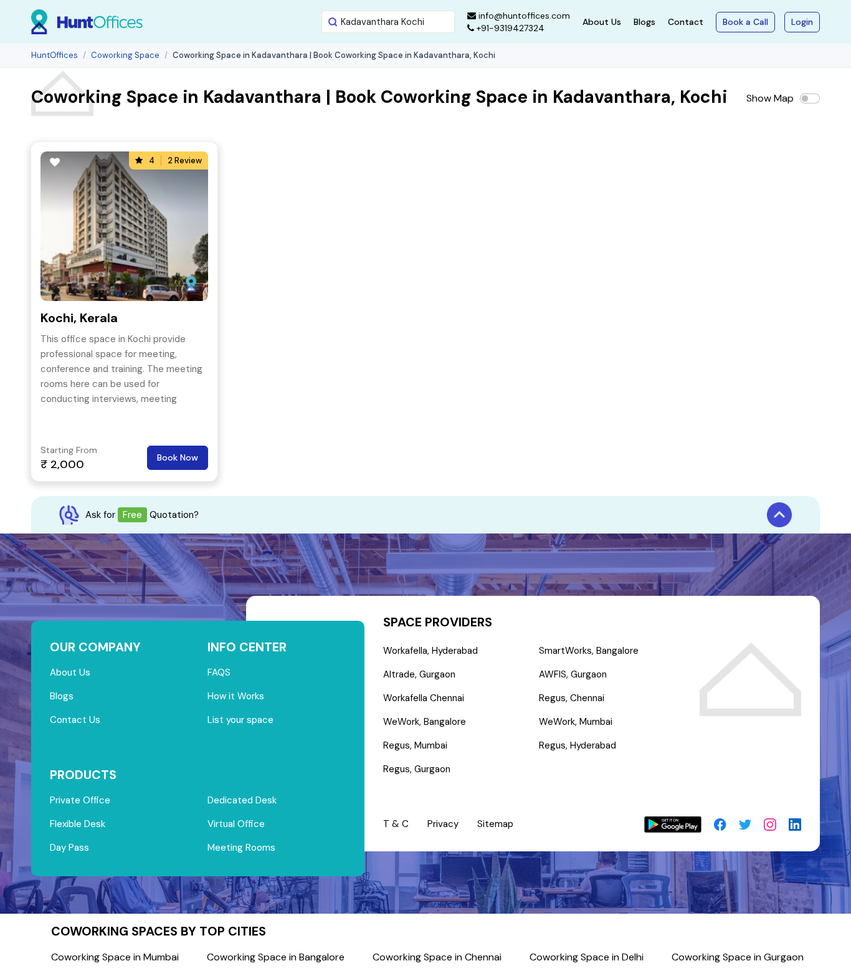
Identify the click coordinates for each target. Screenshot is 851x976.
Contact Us (75, 720)
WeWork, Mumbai (575, 721)
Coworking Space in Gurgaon (738, 957)
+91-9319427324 (509, 28)
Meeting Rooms (241, 847)
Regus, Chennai (571, 698)
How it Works (235, 696)
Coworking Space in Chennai (437, 957)
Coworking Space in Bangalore (276, 957)
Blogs (644, 21)
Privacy (443, 824)
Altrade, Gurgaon (419, 674)
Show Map (770, 98)
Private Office (80, 800)
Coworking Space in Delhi (587, 957)
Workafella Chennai (423, 698)
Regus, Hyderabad (577, 745)
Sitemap (495, 824)
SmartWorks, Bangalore (589, 650)
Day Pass (69, 847)
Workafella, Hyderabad (430, 650)
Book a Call (745, 21)
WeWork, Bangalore (424, 721)
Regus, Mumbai (415, 745)
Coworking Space (125, 55)
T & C (396, 824)
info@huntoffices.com (523, 15)
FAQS (219, 672)
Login (802, 21)
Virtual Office (236, 824)
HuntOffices (54, 55)
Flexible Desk (77, 824)
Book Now (177, 457)
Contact (685, 21)
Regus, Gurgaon (416, 769)
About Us (601, 21)
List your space (240, 720)
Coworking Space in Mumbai (115, 957)
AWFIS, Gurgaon (573, 674)
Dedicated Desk (242, 800)
